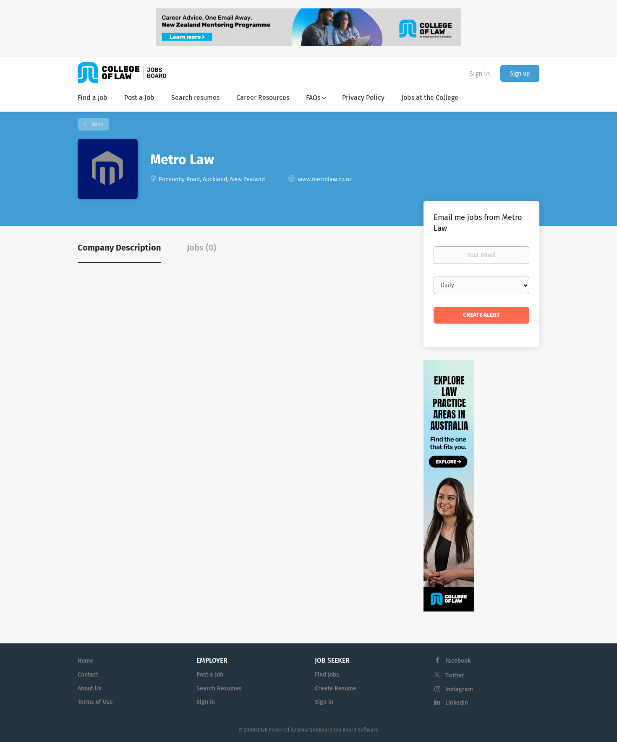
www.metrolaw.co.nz (325, 179)
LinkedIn (456, 702)
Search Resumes (219, 688)
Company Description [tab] (119, 248)
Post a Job (209, 674)
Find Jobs (327, 674)
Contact (88, 674)
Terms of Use (95, 701)
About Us (90, 688)
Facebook (458, 660)
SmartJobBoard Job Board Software (338, 730)
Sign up (520, 73)
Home (85, 660)
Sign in (479, 74)
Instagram (459, 689)
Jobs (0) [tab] (202, 248)
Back (97, 124)
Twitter (454, 675)
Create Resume (335, 688)
